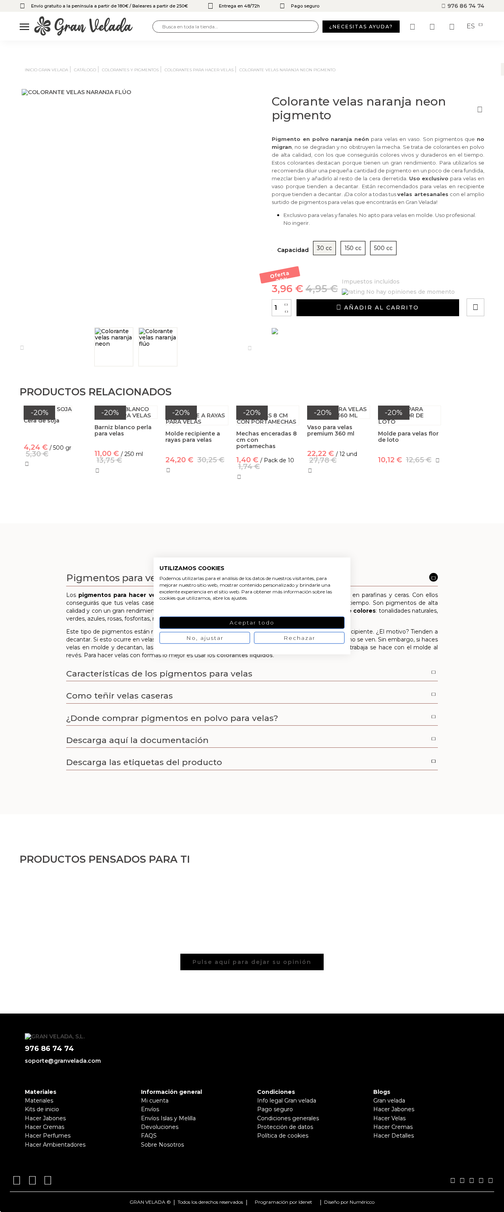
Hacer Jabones (45, 1118)
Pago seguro (275, 1109)
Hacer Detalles (393, 1135)
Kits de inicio (42, 1109)
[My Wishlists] (413, 27)
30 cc (324, 248)
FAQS (149, 1135)
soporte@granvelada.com (63, 1061)
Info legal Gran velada (286, 1100)
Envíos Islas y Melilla (168, 1118)
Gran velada (389, 1100)
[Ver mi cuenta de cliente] (433, 27)
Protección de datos (285, 1126)
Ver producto (55, 501)
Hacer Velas (389, 1118)
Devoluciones (159, 1126)
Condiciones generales (288, 1118)
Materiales (39, 1100)
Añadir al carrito (380, 307)
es (471, 26)
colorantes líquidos (245, 655)
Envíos (150, 1109)
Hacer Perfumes (47, 1135)
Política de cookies (282, 1135)
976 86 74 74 (465, 5)
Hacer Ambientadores (55, 1144)
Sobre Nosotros (162, 1144)
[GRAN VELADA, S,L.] (93, 26)
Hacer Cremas (44, 1126)
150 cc (353, 248)
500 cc (383, 248)
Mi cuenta (155, 1100)
